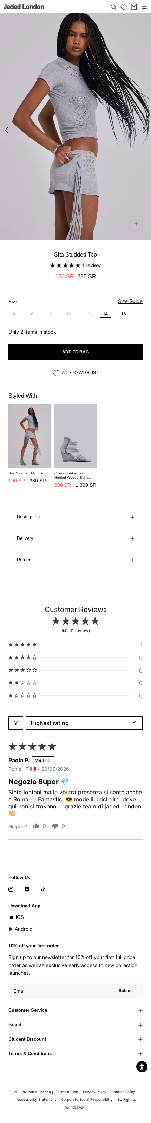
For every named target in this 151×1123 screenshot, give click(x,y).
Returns (25, 559)
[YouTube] (27, 888)
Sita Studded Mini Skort (27, 473)
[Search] (113, 7)
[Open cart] (134, 7)
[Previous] (7, 130)
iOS (20, 917)
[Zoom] (136, 223)
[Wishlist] (123, 7)
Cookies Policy (123, 1092)
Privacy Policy (94, 1092)
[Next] (144, 130)
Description (28, 516)
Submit (126, 990)
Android (24, 929)
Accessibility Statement (36, 1099)
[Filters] (15, 723)
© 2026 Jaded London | (34, 1092)
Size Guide (130, 301)
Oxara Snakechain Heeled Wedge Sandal (72, 475)
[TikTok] (43, 888)
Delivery (25, 538)
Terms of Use (67, 1092)
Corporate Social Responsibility (87, 1099)
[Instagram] (10, 888)
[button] (66, 265)
